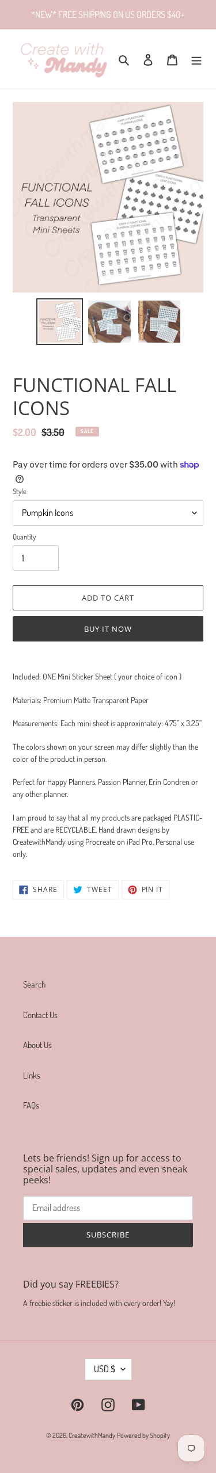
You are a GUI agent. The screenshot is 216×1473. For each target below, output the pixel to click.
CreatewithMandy (92, 1435)
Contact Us (40, 1014)
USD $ (104, 1369)
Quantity (24, 536)
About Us (37, 1044)
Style (19, 491)
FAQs (31, 1105)
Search (34, 984)
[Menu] (196, 59)
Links (31, 1075)
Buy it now (108, 629)
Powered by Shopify (143, 1435)
